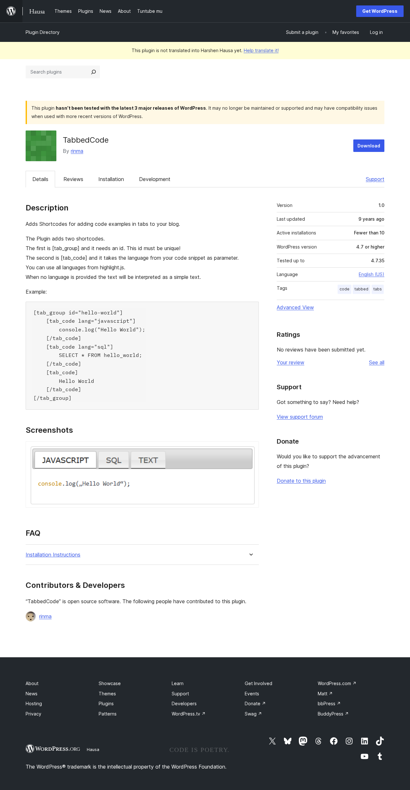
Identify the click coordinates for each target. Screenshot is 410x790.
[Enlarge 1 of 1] (250, 450)
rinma (77, 151)
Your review (290, 362)
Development (154, 179)
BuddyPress (333, 713)
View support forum (300, 417)
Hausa (93, 749)
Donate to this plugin (301, 481)
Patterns (108, 713)
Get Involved (258, 683)
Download (368, 145)
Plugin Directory (43, 32)
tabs (377, 289)
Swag (253, 713)
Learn (178, 683)
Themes (107, 693)
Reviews (73, 179)
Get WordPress (380, 11)
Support (375, 179)
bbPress (329, 703)
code (344, 289)
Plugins (106, 703)
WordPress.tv (189, 713)
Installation (111, 179)
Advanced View (295, 307)
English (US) (371, 274)
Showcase (110, 683)
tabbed (361, 289)
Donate (255, 703)
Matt (325, 693)
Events (252, 693)
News (31, 693)
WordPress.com (337, 683)
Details (40, 179)
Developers (184, 703)
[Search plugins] (93, 72)
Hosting (34, 703)
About (32, 683)
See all (376, 362)
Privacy (33, 713)
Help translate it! (261, 50)
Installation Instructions (53, 555)
